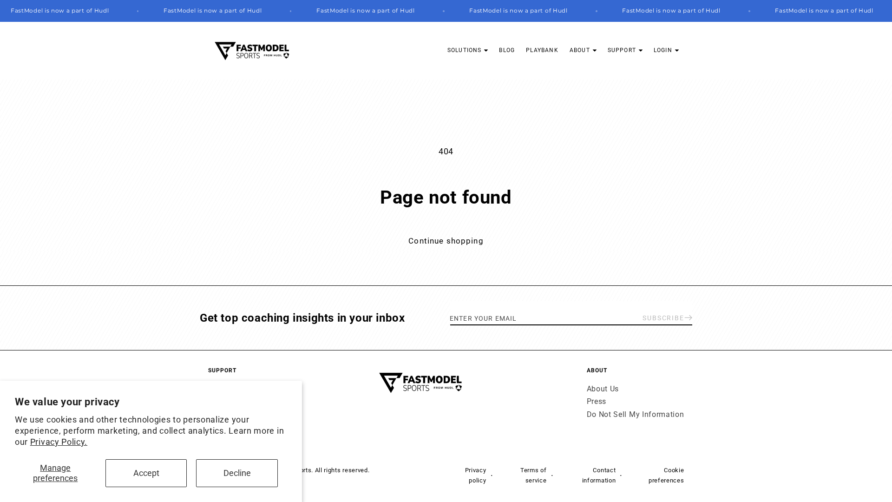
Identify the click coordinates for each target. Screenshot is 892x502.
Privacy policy (475, 475)
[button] (468, 50)
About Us (603, 388)
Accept (146, 473)
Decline (237, 473)
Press (596, 401)
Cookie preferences (666, 475)
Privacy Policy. (58, 442)
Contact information (599, 475)
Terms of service (533, 475)
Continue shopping (446, 240)
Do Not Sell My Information (635, 414)
